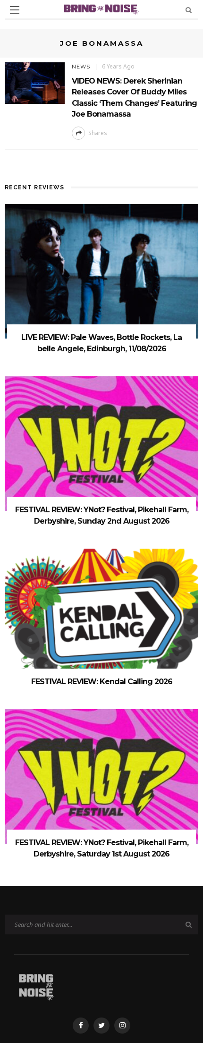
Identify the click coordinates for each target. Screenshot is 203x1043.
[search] (189, 9)
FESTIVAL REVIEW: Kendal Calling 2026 (101, 681)
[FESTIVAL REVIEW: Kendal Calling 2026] (101, 615)
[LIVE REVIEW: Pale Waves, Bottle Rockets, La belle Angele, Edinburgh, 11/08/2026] (101, 270)
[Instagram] (122, 1026)
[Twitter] (101, 1026)
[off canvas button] (14, 10)
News (81, 66)
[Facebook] (81, 1026)
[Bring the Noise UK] (36, 985)
